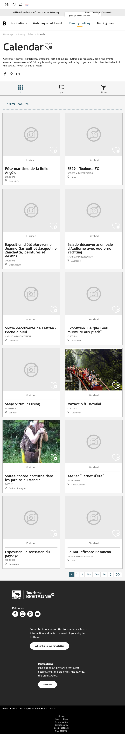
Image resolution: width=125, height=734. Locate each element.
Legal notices (61, 719)
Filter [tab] (104, 92)
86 (104, 574)
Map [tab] (62, 92)
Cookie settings (61, 728)
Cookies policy (61, 725)
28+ (89, 574)
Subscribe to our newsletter (49, 645)
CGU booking (61, 731)
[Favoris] (14, 4)
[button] (21, 4)
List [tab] (21, 92)
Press (87, 12)
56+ (97, 574)
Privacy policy (61, 722)
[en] (27, 4)
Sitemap (61, 716)
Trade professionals (102, 12)
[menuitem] (19, 23)
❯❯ (118, 574)
